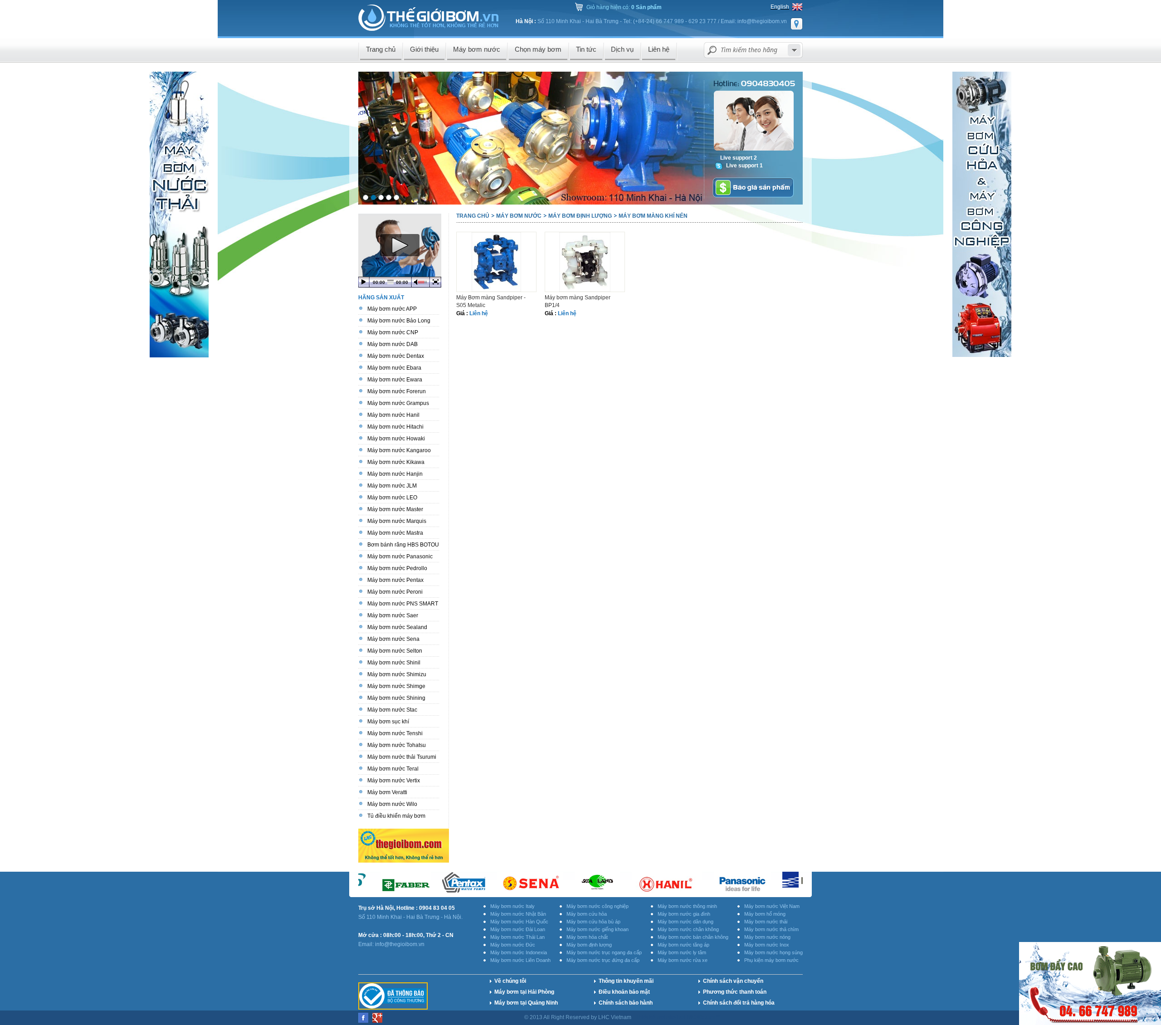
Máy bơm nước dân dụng (685, 921)
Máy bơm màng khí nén (653, 216)
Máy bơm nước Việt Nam (772, 906)
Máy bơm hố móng (764, 914)
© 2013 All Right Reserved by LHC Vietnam (578, 1017)
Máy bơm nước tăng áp (683, 944)
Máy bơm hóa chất (587, 937)
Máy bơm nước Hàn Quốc (519, 921)
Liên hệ (478, 313)
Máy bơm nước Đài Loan (517, 929)
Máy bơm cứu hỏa (586, 914)
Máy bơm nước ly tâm (682, 952)
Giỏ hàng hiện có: (624, 7)
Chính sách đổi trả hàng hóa (739, 1003)
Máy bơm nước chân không (688, 929)
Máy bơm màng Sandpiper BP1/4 (577, 301)
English (780, 7)
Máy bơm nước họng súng (773, 952)
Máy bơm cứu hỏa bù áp (593, 921)
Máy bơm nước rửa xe (682, 960)
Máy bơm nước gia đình (684, 914)
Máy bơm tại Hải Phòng (524, 992)
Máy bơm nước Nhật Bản (518, 914)
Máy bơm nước (518, 216)
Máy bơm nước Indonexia (518, 952)
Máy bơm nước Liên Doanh (520, 960)
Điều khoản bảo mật (624, 992)
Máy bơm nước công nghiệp (597, 906)
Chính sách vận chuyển (733, 981)
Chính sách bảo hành (626, 1003)
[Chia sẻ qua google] (377, 1021)
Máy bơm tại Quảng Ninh (526, 1003)
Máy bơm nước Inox (766, 944)
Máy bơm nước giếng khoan (597, 929)
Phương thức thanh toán (734, 992)
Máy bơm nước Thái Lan (517, 937)
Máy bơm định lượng (580, 216)
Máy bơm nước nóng (767, 937)
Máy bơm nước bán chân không (693, 937)
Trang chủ (472, 216)
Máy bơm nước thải (765, 921)
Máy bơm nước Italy (512, 906)
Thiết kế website (656, 1017)
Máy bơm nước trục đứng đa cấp (602, 960)
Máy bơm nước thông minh (687, 906)
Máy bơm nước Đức (512, 944)
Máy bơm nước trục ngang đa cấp (604, 952)
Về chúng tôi (510, 981)
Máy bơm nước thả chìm (771, 929)
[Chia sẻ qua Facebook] (364, 1021)
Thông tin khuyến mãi (626, 981)
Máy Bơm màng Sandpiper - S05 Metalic (491, 301)
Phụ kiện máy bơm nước (771, 960)
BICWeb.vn (701, 1017)
